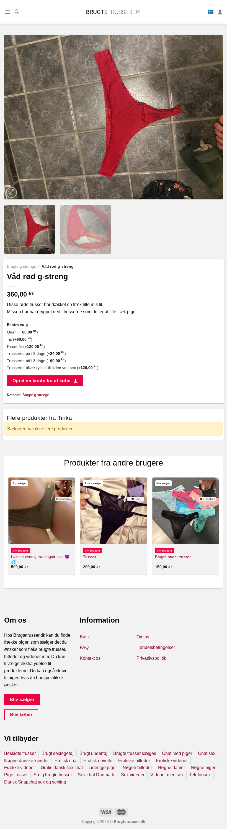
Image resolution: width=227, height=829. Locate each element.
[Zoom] (11, 192)
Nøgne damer (171, 767)
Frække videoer (19, 767)
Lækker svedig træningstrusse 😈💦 (40, 559)
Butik (85, 637)
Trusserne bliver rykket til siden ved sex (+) (53, 367)
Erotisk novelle (97, 760)
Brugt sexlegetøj (58, 753)
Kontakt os (90, 658)
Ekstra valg (17, 324)
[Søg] (17, 11)
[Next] (211, 116)
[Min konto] (220, 12)
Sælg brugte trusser (52, 774)
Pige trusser (16, 774)
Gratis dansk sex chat (62, 767)
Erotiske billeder (134, 760)
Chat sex (206, 753)
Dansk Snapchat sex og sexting (35, 782)
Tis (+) (19, 339)
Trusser (89, 557)
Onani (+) (22, 332)
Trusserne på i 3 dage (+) (36, 360)
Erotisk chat (66, 760)
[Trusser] (113, 510)
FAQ (84, 647)
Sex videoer (133, 774)
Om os (142, 637)
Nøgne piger (203, 767)
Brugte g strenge (21, 266)
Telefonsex (200, 774)
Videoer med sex (167, 774)
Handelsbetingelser (155, 647)
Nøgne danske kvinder (26, 760)
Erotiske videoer (172, 760)
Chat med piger (177, 753)
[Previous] (15, 116)
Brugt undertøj (93, 753)
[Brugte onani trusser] (185, 510)
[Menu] (7, 12)
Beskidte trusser (20, 753)
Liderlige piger (103, 767)
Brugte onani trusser (173, 557)
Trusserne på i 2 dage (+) (36, 353)
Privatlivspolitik (151, 658)
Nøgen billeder (137, 767)
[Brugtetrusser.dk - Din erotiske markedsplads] (113, 12)
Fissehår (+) (26, 346)
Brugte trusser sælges (134, 753)
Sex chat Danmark (96, 774)
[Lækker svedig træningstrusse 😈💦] (41, 510)
